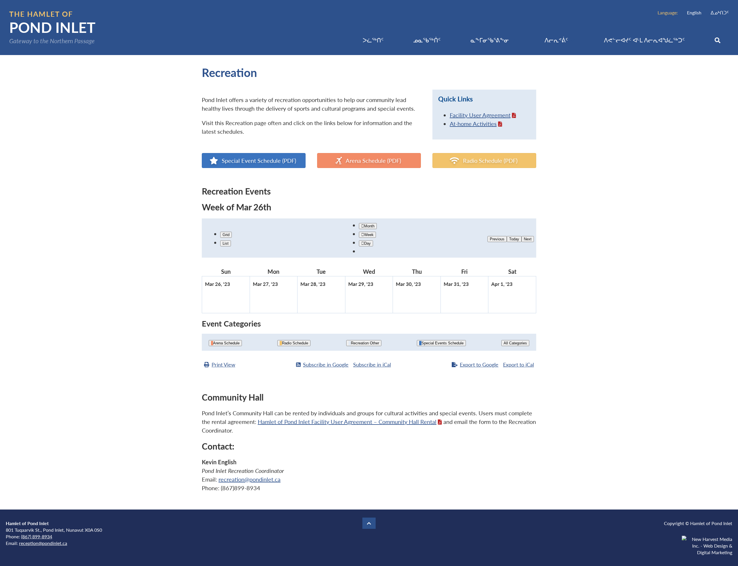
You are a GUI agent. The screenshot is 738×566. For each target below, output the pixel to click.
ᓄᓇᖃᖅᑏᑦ (427, 40)
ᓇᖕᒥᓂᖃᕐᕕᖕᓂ (489, 40)
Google (326, 364)
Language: (668, 12)
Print (223, 364)
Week (369, 235)
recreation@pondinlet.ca (249, 479)
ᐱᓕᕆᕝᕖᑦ (556, 40)
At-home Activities (473, 124)
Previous (497, 239)
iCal (372, 364)
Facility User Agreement (480, 115)
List (226, 243)
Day (367, 243)
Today (514, 239)
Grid (226, 235)
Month (369, 226)
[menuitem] (694, 12)
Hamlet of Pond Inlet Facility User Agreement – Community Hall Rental (347, 422)
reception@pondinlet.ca (43, 543)
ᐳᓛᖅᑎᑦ (373, 40)
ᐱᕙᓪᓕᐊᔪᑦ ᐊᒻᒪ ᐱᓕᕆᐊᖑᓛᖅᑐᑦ (644, 40)
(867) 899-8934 (36, 536)
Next (528, 239)
